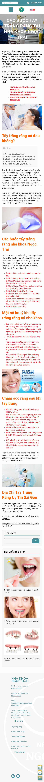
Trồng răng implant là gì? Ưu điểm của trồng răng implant (21, 659)
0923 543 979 (16, 696)
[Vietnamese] (34, 10)
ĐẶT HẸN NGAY (36, 3)
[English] (31, 10)
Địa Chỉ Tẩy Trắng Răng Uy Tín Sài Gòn (18, 164)
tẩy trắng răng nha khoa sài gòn (25, 51)
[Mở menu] (11, 9)
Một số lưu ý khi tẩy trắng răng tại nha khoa (20, 159)
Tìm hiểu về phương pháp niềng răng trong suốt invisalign (21, 591)
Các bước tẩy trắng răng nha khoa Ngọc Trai (20, 156)
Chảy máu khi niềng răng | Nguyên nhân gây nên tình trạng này (21, 622)
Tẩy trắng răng (16, 727)
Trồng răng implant (18, 737)
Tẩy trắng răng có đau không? (15, 154)
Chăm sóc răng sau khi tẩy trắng (16, 161)
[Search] (35, 540)
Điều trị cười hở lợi (17, 732)
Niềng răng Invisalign (19, 741)
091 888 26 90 (23, 693)
